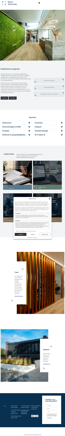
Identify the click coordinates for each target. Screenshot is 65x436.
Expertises (4, 98)
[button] (49, 198)
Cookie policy (24, 413)
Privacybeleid (34, 237)
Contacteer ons (46, 364)
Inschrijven (49, 418)
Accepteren (20, 234)
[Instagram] (35, 416)
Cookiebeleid (29, 237)
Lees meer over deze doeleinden (30, 231)
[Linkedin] (32, 416)
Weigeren (33, 234)
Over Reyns (12, 98)
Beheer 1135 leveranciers (20, 231)
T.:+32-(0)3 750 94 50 (15, 410)
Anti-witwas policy (25, 410)
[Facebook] (37, 416)
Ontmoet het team (19, 296)
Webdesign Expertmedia (37, 434)
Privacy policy (24, 412)
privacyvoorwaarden (51, 415)
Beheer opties (45, 234)
